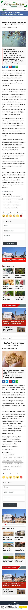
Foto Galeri (5, 12)
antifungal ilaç (6, 202)
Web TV (12, 12)
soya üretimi (18, 460)
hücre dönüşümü (16, 204)
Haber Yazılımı (16, 604)
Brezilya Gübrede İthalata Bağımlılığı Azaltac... (8, 561)
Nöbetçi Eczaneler (12, 14)
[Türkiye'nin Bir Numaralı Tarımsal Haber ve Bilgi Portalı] (5, 9)
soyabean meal (6, 469)
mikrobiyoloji (6, 207)
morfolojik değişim (17, 199)
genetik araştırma (7, 199)
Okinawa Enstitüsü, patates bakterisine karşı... (8, 288)
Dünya (10, 338)
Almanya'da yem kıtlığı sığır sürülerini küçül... (19, 539)
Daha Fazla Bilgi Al (19, 608)
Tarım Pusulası (9, 191)
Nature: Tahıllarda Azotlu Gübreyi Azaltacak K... (19, 299)
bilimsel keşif (14, 207)
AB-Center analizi (18, 463)
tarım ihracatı (6, 466)
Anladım (23, 606)
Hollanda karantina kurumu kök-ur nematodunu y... (20, 277)
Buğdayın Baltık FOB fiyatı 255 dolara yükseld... (19, 561)
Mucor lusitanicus (16, 196)
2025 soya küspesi (18, 457)
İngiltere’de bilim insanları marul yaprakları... (19, 288)
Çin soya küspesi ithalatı (8, 454)
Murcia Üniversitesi (16, 202)
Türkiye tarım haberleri (16, 466)
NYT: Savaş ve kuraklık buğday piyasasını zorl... (7, 539)
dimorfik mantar (7, 196)
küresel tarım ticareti (7, 463)
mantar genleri (6, 204)
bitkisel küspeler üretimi (8, 460)
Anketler (5, 14)
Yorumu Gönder (10, 243)
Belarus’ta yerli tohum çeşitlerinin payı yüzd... (19, 550)
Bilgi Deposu (11, 17)
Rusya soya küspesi (7, 457)
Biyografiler (20, 14)
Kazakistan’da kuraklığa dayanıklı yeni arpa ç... (8, 550)
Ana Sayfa (5, 17)
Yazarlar (18, 12)
